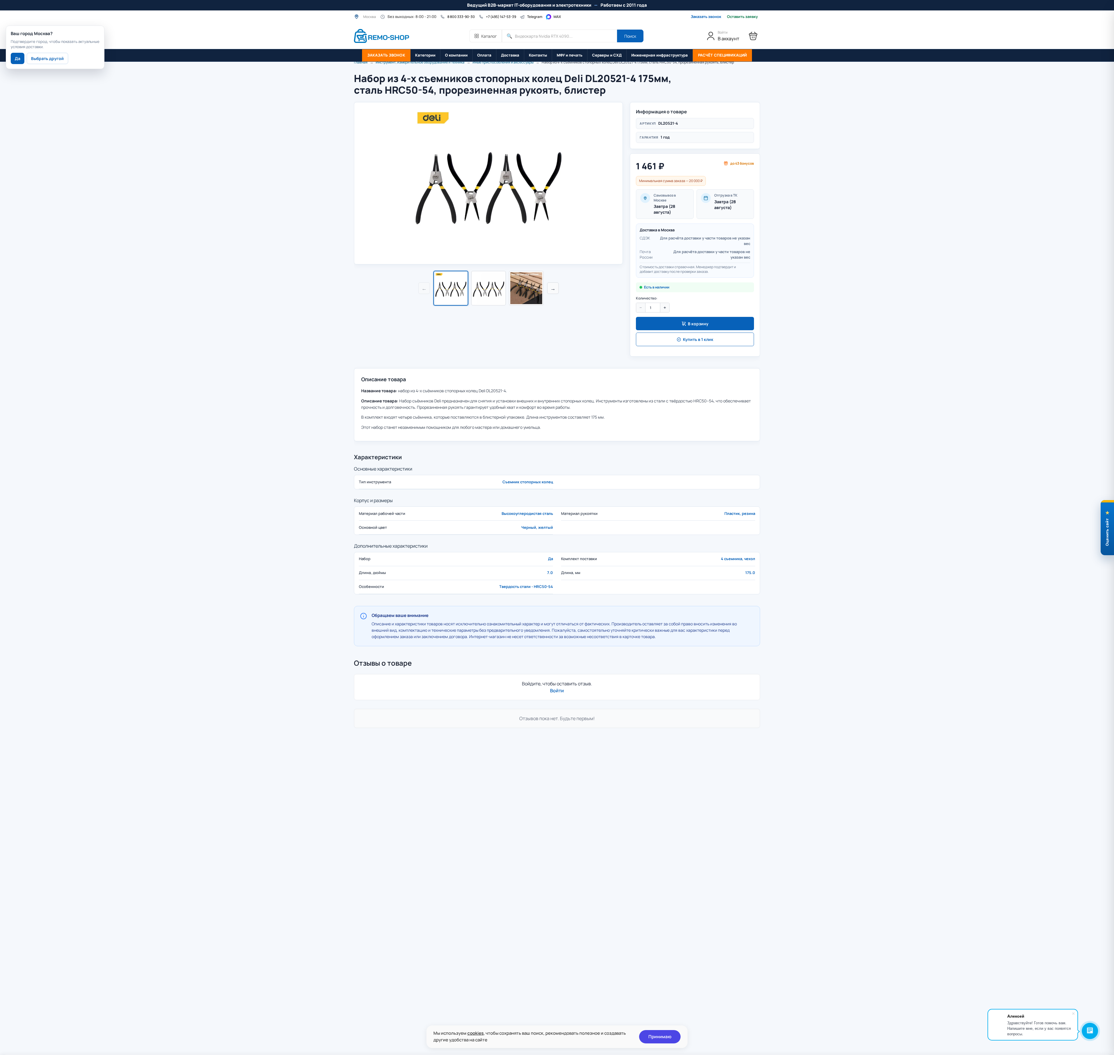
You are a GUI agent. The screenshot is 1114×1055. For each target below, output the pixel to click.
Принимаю (659, 1037)
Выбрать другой (47, 58)
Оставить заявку (742, 17)
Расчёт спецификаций (722, 55)
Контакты (538, 55)
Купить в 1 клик (698, 339)
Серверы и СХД (607, 55)
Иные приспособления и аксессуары (503, 62)
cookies (475, 1033)
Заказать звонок (706, 16)
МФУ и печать (570, 55)
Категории (425, 55)
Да (17, 58)
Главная (361, 62)
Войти (557, 690)
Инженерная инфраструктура (659, 55)
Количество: (646, 298)
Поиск (630, 36)
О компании (456, 55)
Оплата (484, 55)
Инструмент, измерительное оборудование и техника (420, 62)
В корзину (698, 323)
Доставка (510, 55)
